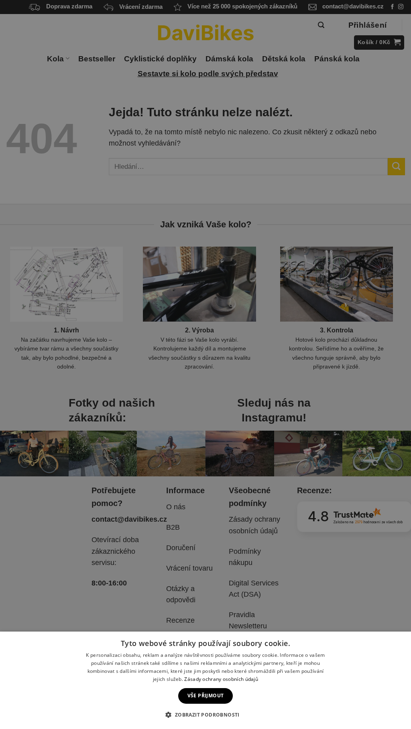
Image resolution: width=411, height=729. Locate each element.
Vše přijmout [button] (205, 695)
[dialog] (205, 680)
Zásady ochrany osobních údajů (221, 679)
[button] (205, 714)
